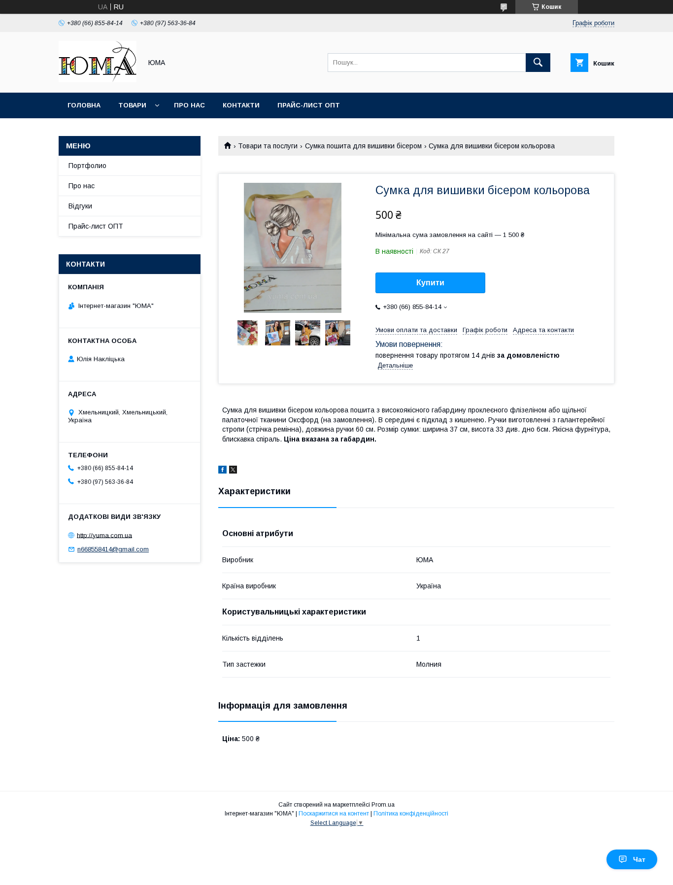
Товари (132, 105)
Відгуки (80, 206)
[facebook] (222, 471)
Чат (639, 859)
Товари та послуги (268, 146)
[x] (233, 471)
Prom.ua (383, 804)
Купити (430, 282)
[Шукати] (538, 62)
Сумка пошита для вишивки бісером (363, 146)
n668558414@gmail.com (113, 549)
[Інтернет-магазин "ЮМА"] (97, 80)
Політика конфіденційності (410, 813)
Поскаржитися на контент (334, 813)
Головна (84, 105)
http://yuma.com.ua (104, 535)
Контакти (241, 105)
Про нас (189, 105)
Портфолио (87, 166)
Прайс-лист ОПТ (308, 105)
